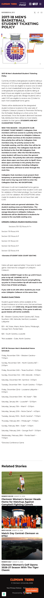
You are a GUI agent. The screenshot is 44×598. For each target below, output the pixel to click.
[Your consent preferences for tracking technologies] (4, 594)
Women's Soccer (7, 496)
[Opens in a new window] (35, 4)
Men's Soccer (6, 530)
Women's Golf (7, 562)
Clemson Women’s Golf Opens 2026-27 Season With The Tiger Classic (20, 567)
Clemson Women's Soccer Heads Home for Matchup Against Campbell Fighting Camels (21, 502)
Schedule (30, 4)
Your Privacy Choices (14, 588)
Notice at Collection (30, 588)
